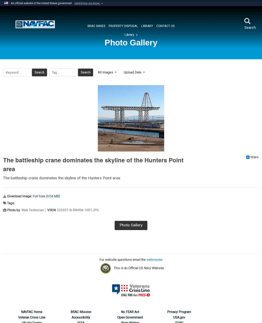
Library (129, 35)
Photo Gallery (131, 225)
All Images (106, 72)
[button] (89, 3)
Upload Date (133, 72)
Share (254, 157)
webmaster (155, 260)
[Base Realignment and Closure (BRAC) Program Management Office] (35, 24)
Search (39, 72)
